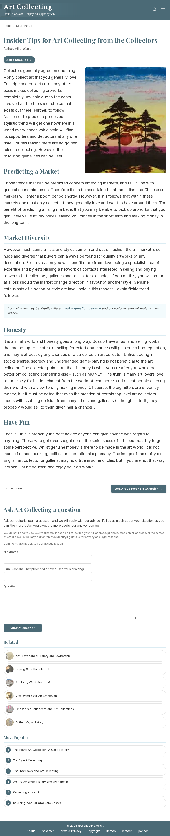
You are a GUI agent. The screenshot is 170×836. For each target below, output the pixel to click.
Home (8, 25)
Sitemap (110, 831)
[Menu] (163, 10)
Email (44, 569)
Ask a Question (17, 60)
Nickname (11, 552)
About (31, 831)
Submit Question (23, 628)
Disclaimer (47, 831)
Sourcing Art (24, 25)
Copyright (93, 831)
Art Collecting (28, 7)
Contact (126, 831)
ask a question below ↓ (83, 308)
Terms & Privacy (70, 831)
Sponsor (142, 831)
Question (10, 586)
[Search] (154, 10)
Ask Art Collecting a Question (136, 488)
